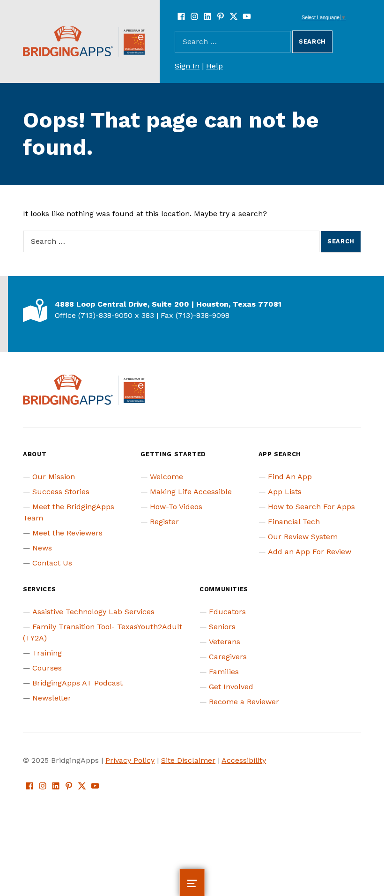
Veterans (224, 641)
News (42, 547)
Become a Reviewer (244, 701)
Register (164, 521)
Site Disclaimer (188, 760)
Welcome (166, 476)
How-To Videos (176, 506)
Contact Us (52, 562)
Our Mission (53, 476)
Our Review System (303, 536)
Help (214, 65)
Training (47, 652)
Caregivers (228, 656)
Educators (227, 611)
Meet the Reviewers (67, 532)
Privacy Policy (130, 760)
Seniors (222, 626)
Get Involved (231, 686)
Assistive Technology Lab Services (93, 611)
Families (224, 671)
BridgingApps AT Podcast (77, 682)
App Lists (285, 491)
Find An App (290, 476)
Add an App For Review (309, 551)
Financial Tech (294, 521)
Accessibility (244, 760)
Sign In (187, 65)
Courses (47, 667)
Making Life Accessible (191, 491)
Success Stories (60, 491)
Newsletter (51, 697)
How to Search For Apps (311, 506)
